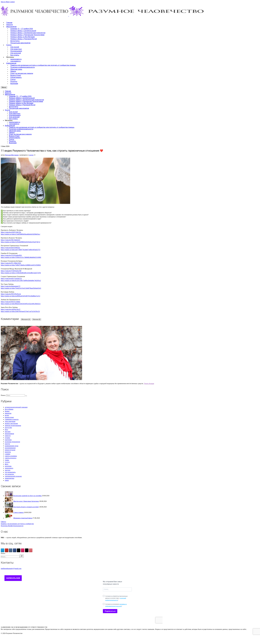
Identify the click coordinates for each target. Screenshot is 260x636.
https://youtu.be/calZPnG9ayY (10, 309)
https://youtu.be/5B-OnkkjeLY (10, 240)
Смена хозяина (18, 512)
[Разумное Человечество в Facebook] (14, 550)
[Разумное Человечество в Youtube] (6, 550)
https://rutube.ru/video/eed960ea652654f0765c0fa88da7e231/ (20, 296)
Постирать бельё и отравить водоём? (26, 507)
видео (31, 155)
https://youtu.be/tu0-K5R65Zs (10, 247)
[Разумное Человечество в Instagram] (22, 550)
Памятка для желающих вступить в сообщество (17, 524)
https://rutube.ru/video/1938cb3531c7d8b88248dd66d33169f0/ (21, 257)
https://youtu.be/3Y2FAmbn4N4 (11, 255)
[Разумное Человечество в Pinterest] (30, 550)
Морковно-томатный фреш (22, 518)
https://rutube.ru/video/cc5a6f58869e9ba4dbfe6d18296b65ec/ (20, 234)
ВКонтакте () (26, 319)
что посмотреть (10, 472)
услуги (7, 462)
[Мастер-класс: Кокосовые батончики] (9, 501)
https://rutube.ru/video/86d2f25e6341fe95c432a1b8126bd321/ (21, 304)
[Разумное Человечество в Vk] (10, 550)
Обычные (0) (36, 319)
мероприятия (9, 433)
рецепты (8, 452)
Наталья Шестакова (12, 155)
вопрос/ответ (9, 417)
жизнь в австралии (11, 423)
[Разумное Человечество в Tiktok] (18, 550)
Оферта (3, 522)
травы (7, 460)
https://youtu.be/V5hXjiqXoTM (11, 271)
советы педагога (10, 458)
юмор (7, 480)
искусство (8, 427)
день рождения (10, 421)
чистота (7, 470)
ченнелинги (9, 468)
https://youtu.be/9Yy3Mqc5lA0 (11, 263)
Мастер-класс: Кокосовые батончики (26, 501)
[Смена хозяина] (9, 512)
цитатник (8, 466)
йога (6, 429)
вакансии (8, 413)
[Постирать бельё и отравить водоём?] (9, 507)
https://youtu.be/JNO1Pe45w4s (11, 294)
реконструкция (10, 450)
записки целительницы (13, 425)
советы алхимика (11, 456)
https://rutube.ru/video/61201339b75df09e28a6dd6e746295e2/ (21, 280)
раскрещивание (10, 448)
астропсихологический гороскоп (16, 407)
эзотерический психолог (13, 476)
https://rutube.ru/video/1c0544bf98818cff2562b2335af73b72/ (20, 242)
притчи (7, 444)
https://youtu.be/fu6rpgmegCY (10, 286)
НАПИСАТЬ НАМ (13, 578)
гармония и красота (11, 419)
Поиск (3, 553)
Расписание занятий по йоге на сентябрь (27, 496)
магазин (7, 431)
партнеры (8, 440)
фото (6, 464)
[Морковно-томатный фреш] (9, 518)
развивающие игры (11, 446)
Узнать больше (149, 383)
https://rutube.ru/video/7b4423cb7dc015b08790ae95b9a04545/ (21, 288)
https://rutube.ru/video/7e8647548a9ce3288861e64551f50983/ (21, 265)
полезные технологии (12, 442)
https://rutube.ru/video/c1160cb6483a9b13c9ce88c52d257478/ (21, 273)
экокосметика (9, 478)
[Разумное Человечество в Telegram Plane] (2, 550)
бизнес (7, 411)
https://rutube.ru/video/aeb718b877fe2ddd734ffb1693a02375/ (20, 249)
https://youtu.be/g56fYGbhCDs (11, 232)
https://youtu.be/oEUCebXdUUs (11, 278)
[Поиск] (22, 556)
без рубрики (9, 409)
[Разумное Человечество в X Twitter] (26, 550)
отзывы (7, 438)
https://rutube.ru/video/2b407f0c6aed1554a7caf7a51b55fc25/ (20, 311)
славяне (7, 454)
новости (8, 435)
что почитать (9, 474)
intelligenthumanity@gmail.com (11, 568)
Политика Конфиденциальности (12, 526)
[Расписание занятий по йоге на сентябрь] (9, 496)
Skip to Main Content (8, 2)
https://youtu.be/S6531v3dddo (10, 302)
